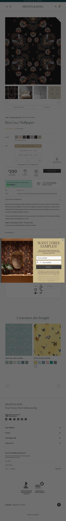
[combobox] (39, 262)
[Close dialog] (63, 240)
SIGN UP (48, 267)
